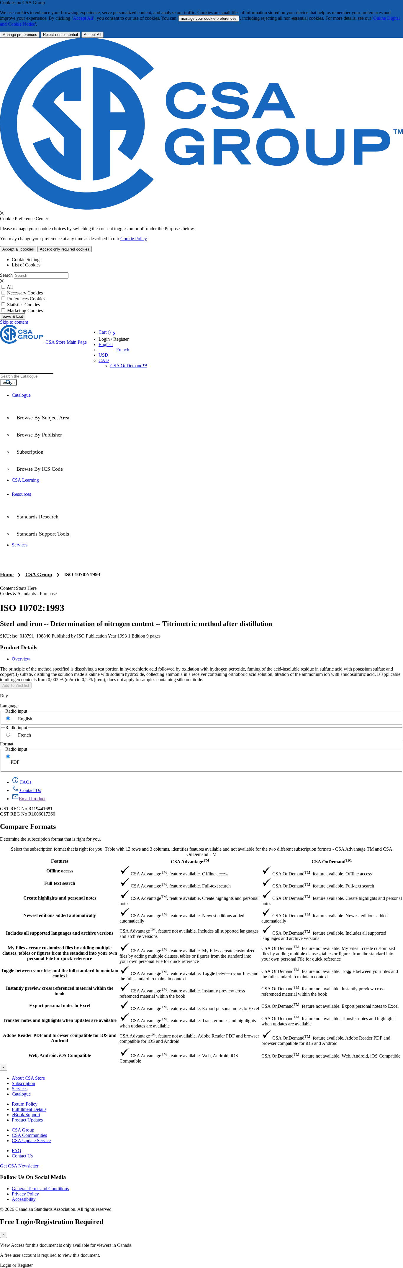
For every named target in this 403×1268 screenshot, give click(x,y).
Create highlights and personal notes (59, 897)
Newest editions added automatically (59, 915)
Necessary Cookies (25, 292)
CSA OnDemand (332, 861)
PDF (15, 762)
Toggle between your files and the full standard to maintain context (59, 973)
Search (6, 275)
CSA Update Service (31, 1140)
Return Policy (24, 1103)
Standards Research (37, 517)
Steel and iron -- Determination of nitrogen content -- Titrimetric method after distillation (136, 624)
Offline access (59, 870)
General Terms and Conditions (40, 1188)
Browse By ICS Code (40, 469)
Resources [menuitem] (21, 494)
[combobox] (26, 376)
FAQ (16, 1150)
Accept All (83, 18)
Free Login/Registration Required (51, 1222)
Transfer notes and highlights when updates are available (60, 1020)
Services (19, 1088)
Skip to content (14, 322)
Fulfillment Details (29, 1109)
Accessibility (24, 1199)
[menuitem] (207, 468)
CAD (104, 360)
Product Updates (27, 1119)
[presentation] (2, 213)
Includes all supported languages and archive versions (59, 933)
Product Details (18, 647)
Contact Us (22, 1155)
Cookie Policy (133, 238)
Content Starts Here (18, 588)
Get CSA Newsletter (19, 1165)
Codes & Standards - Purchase (28, 593)
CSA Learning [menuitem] (25, 480)
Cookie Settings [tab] (26, 259)
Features (59, 861)
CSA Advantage (190, 861)
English (25, 718)
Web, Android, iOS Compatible (59, 1055)
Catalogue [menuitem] (21, 395)
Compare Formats (28, 826)
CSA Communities (29, 1135)
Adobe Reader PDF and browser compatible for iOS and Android (60, 1038)
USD (103, 355)
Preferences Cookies (26, 298)
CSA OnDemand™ (128, 365)
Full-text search (59, 883)
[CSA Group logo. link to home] (201, 207)
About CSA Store (28, 1078)
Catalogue (21, 1093)
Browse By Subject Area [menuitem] (43, 418)
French (122, 349)
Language (9, 705)
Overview (21, 658)
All (10, 286)
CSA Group (38, 574)
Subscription (23, 1083)
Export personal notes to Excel (59, 1005)
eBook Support (26, 1114)
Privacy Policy (25, 1193)
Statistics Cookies (23, 304)
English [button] (106, 344)
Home (7, 574)
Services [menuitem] (19, 544)
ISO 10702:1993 (82, 574)
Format (6, 743)
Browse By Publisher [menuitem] (39, 435)
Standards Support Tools (43, 534)
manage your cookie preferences (209, 18)
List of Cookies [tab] (26, 264)
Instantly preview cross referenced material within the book (59, 991)
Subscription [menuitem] (30, 452)
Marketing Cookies (25, 310)
